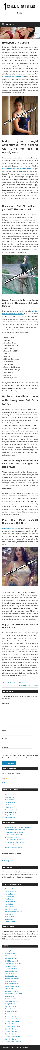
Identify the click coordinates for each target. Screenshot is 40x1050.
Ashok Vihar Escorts (11, 991)
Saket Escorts (9, 973)
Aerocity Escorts (10, 951)
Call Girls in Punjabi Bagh (13, 1041)
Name (4, 730)
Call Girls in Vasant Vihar (12, 1036)
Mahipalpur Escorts (11, 958)
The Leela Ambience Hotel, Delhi (15, 829)
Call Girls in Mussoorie (12, 1024)
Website (5, 747)
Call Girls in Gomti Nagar (12, 1026)
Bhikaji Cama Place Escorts (13, 993)
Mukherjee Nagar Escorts (13, 1019)
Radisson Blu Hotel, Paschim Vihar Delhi (17, 827)
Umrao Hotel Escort (11, 837)
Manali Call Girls (10, 817)
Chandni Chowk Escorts (12, 1001)
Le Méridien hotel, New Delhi (14, 835)
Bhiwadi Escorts (10, 996)
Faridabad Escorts (10, 901)
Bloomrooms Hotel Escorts (13, 847)
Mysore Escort (9, 795)
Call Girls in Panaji (10, 1039)
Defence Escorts (10, 1009)
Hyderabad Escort (10, 812)
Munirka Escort (9, 904)
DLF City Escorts (10, 1016)
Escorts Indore (9, 906)
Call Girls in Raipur (11, 1029)
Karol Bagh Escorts (11, 976)
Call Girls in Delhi (7, 783)
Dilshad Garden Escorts (12, 1014)
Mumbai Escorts (10, 894)
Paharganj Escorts (10, 956)
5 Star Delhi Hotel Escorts (13, 840)
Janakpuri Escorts (10, 981)
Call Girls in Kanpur (11, 1031)
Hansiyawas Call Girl (9, 528)
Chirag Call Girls (10, 1004)
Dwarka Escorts (10, 953)
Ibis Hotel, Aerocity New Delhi (14, 832)
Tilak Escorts (9, 989)
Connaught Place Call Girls (13, 963)
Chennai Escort (9, 797)
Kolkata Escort (9, 805)
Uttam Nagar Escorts (11, 983)
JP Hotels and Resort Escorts (14, 842)
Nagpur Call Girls (10, 815)
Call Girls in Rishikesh (12, 1021)
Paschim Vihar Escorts (12, 978)
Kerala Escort (9, 807)
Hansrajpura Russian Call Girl (27, 685)
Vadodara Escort (10, 802)
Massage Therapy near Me (13, 911)
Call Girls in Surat (10, 1034)
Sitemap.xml (7, 861)
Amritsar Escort (10, 922)
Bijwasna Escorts (10, 999)
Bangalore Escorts (10, 891)
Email (4, 739)
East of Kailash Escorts (12, 986)
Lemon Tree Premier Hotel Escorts (16, 845)
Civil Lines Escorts (11, 1006)
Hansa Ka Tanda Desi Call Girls (13, 683)
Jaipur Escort (9, 914)
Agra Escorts (9, 919)
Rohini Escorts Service (12, 961)
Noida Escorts (9, 916)
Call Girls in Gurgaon (11, 909)
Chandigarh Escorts (11, 889)
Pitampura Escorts (11, 966)
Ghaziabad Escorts (11, 971)
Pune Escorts (9, 899)
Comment (6, 703)
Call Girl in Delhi (10, 896)
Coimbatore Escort (11, 810)
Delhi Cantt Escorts (11, 1011)
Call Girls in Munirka (11, 968)
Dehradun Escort (10, 800)
